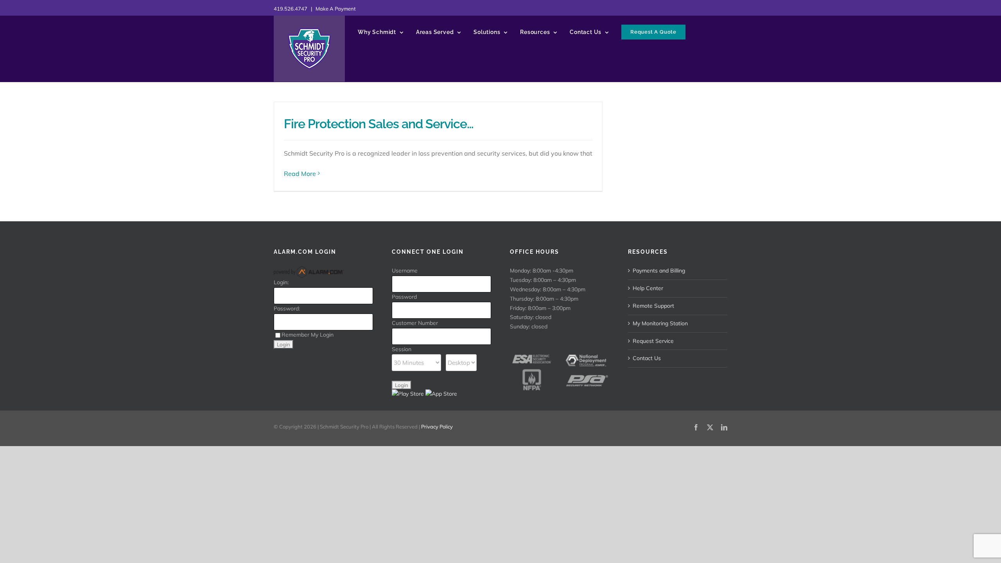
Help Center (648, 288)
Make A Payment (336, 8)
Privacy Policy (437, 426)
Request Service (653, 340)
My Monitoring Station (660, 323)
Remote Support (653, 305)
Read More (300, 174)
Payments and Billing (659, 270)
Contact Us (647, 358)
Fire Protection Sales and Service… (379, 124)
